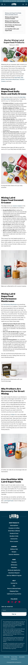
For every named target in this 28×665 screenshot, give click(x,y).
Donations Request (14, 573)
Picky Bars (14, 567)
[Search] (4, 4)
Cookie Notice (14, 659)
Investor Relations (14, 554)
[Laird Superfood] (14, 516)
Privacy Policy (14, 656)
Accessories (14, 538)
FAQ (14, 586)
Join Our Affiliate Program (14, 575)
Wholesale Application (14, 570)
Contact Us (14, 583)
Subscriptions (14, 525)
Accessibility (22, 656)
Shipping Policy (14, 591)
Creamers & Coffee (14, 528)
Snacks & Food (14, 533)
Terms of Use (6, 656)
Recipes (14, 551)
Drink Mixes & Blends (14, 530)
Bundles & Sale (14, 536)
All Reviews (14, 565)
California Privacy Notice (14, 594)
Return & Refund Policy (14, 588)
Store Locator (14, 541)
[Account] (23, 4)
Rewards (14, 562)
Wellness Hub (14, 549)
